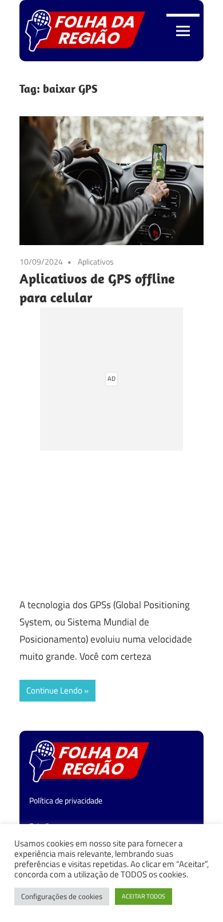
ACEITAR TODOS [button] (143, 896)
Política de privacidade (65, 800)
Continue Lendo (54, 690)
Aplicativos (96, 261)
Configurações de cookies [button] (61, 896)
